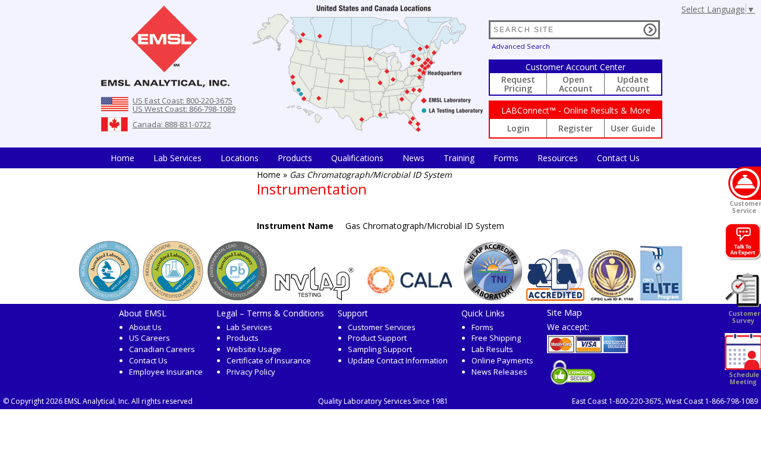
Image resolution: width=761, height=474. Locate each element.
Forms (505, 158)
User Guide (633, 128)
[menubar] (375, 157)
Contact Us (618, 158)
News (413, 158)
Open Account (576, 84)
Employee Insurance (166, 371)
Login (518, 128)
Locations (240, 158)
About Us (145, 327)
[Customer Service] (744, 183)
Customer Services (382, 327)
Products (295, 158)
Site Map (564, 312)
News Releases (499, 371)
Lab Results (492, 349)
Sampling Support (380, 349)
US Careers (149, 337)
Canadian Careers (162, 349)
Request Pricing (518, 84)
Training (459, 158)
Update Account (633, 84)
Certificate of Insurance (269, 360)
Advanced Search (521, 46)
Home (122, 158)
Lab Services (249, 327)
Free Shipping (496, 337)
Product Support (377, 337)
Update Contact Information (398, 360)
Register (575, 128)
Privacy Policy (251, 371)
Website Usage (254, 349)
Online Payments (502, 360)
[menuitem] (122, 157)
